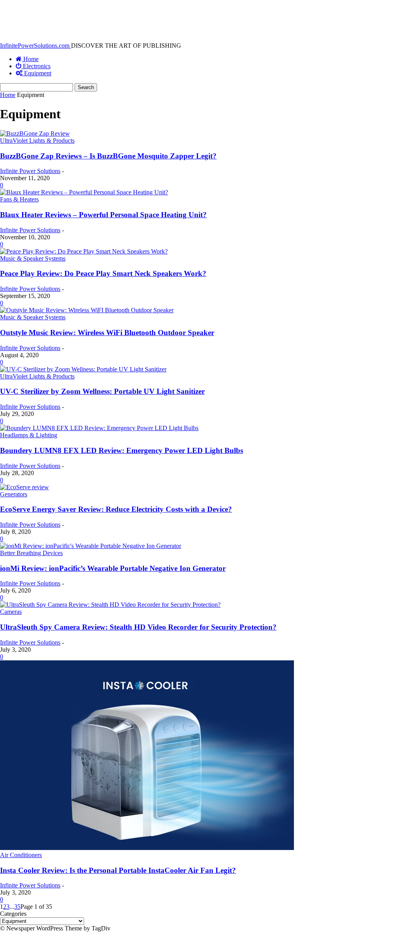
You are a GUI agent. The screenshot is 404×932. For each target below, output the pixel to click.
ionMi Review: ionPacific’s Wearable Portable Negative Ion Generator (113, 568)
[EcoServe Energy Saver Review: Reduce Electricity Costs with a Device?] (24, 487)
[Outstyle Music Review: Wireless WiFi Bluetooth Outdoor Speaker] (87, 310)
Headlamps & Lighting (28, 435)
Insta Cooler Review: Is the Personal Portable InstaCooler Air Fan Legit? (118, 870)
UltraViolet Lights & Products (37, 140)
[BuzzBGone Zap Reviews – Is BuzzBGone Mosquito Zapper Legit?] (35, 133)
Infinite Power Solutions (30, 171)
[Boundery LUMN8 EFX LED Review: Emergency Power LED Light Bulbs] (99, 428)
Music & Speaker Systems (32, 258)
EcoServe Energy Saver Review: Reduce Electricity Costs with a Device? (116, 509)
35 (17, 906)
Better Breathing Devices (31, 553)
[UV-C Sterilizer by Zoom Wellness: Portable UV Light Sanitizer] (83, 369)
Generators (13, 494)
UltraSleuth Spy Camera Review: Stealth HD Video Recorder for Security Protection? (138, 627)
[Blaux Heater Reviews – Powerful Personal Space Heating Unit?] (84, 192)
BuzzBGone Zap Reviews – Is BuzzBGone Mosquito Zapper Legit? (108, 156)
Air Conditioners (21, 855)
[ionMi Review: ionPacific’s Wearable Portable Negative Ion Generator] (90, 545)
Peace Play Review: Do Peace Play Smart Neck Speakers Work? (103, 273)
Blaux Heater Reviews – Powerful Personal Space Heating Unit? (103, 215)
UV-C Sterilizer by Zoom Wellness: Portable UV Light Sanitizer (102, 391)
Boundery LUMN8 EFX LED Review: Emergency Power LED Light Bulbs (121, 450)
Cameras (11, 611)
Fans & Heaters (19, 199)
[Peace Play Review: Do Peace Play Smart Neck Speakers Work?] (84, 251)
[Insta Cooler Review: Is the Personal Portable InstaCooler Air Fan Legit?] (147, 847)
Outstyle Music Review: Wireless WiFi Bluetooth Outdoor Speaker (107, 332)
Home (7, 94)
